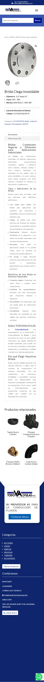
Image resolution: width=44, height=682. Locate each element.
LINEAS (12, 37)
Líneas (7, 546)
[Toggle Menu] (36, 10)
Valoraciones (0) (14, 138)
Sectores (8, 543)
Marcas (7, 549)
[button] (36, 46)
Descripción (12, 135)
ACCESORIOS (18, 121)
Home (6, 37)
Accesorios (9, 558)
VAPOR (18, 37)
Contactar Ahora (20, 516)
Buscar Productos (11, 566)
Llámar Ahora (11, 613)
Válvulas (8, 552)
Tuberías (8, 555)
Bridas (27, 121)
